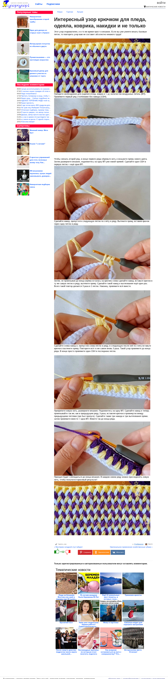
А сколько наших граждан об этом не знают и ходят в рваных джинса (49, 91)
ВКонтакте (120, 552)
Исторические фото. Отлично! (133, 651)
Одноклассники (103, 552)
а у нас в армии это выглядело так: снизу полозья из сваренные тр (48, 117)
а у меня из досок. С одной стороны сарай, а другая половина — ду (48, 119)
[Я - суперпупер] (15, 7)
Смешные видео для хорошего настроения (133, 623)
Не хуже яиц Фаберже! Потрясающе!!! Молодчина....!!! (43, 108)
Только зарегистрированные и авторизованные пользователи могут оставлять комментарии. (100, 564)
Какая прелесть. (27, 103)
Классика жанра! (28, 122)
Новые (59, 12)
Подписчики (53, 4)
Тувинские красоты (133, 595)
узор (65, 544)
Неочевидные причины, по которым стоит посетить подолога (88, 652)
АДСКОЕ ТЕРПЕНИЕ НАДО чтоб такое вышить (40, 101)
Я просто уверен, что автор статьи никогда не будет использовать (47, 112)
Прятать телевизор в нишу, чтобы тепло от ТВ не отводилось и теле (48, 96)
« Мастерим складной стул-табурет (68, 547)
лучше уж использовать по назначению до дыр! (40, 89)
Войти (161, 3)
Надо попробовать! (29, 94)
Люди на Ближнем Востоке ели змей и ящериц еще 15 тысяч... (66, 597)
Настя (150, 544)
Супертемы (23, 126)
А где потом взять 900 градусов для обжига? (39, 105)
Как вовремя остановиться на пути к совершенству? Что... (111, 652)
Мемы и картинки (110, 622)
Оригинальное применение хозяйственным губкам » (131, 547)
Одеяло (60, 544)
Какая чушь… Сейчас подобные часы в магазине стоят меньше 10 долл (50, 98)
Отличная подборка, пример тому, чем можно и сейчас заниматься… (49, 110)
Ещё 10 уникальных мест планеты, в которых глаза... (110, 597)
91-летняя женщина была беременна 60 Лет (88, 596)
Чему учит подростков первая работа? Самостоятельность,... (89, 624)
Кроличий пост (66, 622)
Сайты (38, 4)
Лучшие (80, 12)
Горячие (69, 12)
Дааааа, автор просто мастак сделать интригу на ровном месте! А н (48, 115)
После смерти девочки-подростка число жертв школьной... (66, 652)
